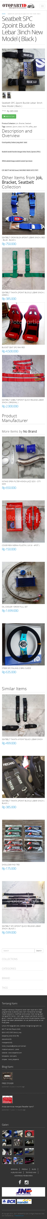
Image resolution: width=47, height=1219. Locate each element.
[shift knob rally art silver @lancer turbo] (6, 1142)
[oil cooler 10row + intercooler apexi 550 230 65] (29, 1151)
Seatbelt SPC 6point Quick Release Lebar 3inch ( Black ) (21, 927)
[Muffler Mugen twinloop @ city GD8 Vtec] (29, 1142)
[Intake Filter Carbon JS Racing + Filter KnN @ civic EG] (18, 1160)
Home (3, 14)
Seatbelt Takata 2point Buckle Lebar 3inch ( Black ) (23, 801)
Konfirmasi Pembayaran (23, 1176)
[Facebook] (20, 1182)
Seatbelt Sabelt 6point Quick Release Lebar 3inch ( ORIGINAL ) (23, 401)
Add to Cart (10, 116)
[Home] (18, 6)
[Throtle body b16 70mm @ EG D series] (18, 1134)
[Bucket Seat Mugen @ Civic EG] (29, 1160)
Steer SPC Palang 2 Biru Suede (16, 668)
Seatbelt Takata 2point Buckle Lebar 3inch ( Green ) (23, 293)
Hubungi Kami (16, 1172)
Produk (25, 1169)
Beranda (14, 1169)
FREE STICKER (7, 1083)
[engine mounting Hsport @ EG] (6, 1134)
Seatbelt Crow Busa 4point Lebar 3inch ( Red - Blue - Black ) (23, 238)
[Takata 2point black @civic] (18, 1142)
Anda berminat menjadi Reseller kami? (18, 1106)
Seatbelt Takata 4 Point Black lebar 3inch (22, 739)
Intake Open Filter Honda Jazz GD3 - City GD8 (21, 482)
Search (39, 950)
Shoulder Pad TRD (11, 864)
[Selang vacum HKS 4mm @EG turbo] (6, 1151)
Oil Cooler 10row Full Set (15, 606)
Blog (34, 1169)
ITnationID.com (19, 1216)
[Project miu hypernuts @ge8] (29, 1134)
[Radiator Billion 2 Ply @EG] (18, 1151)
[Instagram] (27, 1182)
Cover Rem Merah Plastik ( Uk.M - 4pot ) (20, 545)
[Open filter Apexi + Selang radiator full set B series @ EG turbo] (6, 1160)
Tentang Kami (31, 1172)
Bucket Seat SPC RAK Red (13, 347)
